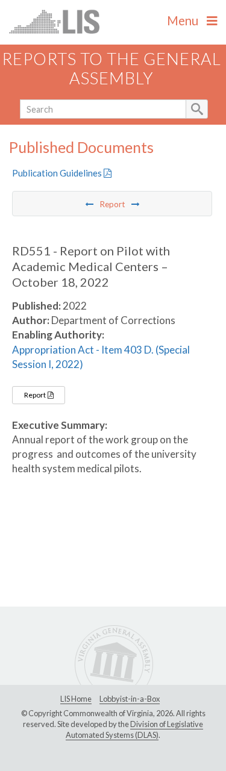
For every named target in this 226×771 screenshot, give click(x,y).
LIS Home (76, 699)
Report (35, 394)
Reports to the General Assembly (111, 69)
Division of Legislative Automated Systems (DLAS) (134, 729)
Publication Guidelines (58, 172)
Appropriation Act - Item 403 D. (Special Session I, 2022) (101, 356)
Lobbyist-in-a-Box (129, 699)
